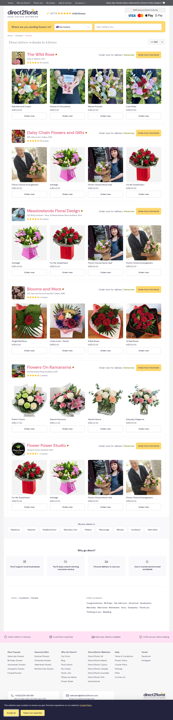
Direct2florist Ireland (97, 660)
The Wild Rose (40, 54)
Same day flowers (16, 656)
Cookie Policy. (86, 705)
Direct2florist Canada (98, 668)
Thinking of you (93, 612)
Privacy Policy (121, 660)
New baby (91, 607)
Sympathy (133, 607)
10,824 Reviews (78, 13)
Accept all (11, 712)
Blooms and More (44, 289)
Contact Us (120, 677)
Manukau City (70, 529)
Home (10, 3)
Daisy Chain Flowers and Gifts (55, 132)
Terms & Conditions (124, 656)
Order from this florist (148, 55)
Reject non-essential (32, 712)
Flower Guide (67, 681)
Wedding (107, 612)
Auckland (19, 35)
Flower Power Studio (46, 445)
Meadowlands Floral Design (53, 211)
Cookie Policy (121, 664)
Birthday (108, 603)
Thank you (144, 607)
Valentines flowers (42, 664)
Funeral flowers (14, 673)
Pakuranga (104, 529)
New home (102, 607)
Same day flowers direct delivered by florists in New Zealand (134, 3)
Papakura (15, 529)
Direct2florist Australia (98, 673)
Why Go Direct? (23, 3)
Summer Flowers (41, 656)
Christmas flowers (42, 660)
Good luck (134, 603)
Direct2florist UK (95, 656)
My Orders (50, 3)
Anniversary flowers (17, 664)
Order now (29, 116)
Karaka (29, 35)
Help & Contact (65, 3)
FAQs (117, 673)
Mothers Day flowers (44, 668)
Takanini (31, 529)
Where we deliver (69, 677)
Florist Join (38, 3)
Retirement (114, 607)
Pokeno (88, 529)
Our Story (65, 656)
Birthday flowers (15, 660)
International (94, 681)
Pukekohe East (49, 529)
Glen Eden (153, 529)
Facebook (146, 656)
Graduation (145, 603)
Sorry (123, 607)
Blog (63, 660)
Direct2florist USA (96, 677)
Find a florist (66, 664)
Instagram (146, 660)
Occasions (79, 3)
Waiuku (120, 529)
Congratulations (94, 603)
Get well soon (120, 603)
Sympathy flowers (16, 668)
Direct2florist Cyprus (97, 664)
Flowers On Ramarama (49, 367)
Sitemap (118, 668)
